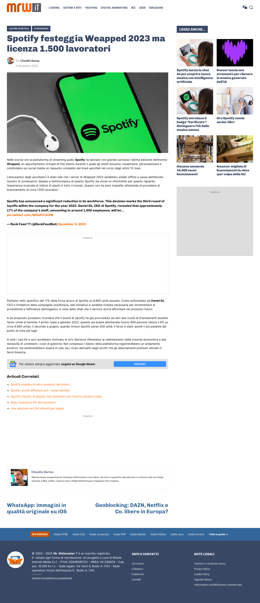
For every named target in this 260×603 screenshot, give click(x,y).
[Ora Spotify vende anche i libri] (235, 101)
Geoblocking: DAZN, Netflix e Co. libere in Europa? (131, 508)
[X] (132, 60)
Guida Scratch (196, 534)
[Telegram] (156, 60)
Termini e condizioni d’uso (209, 563)
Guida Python (158, 534)
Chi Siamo (138, 563)
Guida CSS (79, 534)
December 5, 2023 (72, 224)
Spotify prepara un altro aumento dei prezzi (40, 384)
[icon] (245, 7)
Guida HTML (61, 534)
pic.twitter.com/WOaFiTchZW (30, 215)
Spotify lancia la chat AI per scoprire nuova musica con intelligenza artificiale (195, 76)
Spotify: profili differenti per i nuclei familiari (40, 390)
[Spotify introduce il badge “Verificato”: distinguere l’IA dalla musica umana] (195, 101)
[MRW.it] (24, 7)
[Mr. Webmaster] (15, 560)
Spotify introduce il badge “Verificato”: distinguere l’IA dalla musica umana (193, 124)
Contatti (136, 579)
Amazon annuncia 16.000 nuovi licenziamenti (190, 170)
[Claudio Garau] (11, 60)
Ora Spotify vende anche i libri (231, 120)
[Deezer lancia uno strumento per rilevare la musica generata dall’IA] (235, 52)
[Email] (164, 60)
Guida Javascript (99, 534)
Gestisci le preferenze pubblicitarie (52, 578)
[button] (251, 7)
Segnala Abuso (203, 579)
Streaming (41, 28)
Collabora (137, 569)
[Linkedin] (140, 60)
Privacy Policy (202, 569)
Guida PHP (119, 534)
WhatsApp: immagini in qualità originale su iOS (37, 508)
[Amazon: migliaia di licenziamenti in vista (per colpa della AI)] (235, 149)
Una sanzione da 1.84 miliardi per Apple (37, 408)
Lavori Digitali (19, 28)
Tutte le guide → (218, 534)
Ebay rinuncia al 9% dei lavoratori (33, 402)
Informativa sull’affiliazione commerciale (218, 584)
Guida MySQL (138, 534)
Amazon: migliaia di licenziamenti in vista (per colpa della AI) (233, 170)
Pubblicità (138, 574)
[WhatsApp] (148, 60)
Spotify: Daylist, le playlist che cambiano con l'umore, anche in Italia (56, 396)
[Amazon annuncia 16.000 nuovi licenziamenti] (195, 149)
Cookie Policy (201, 574)
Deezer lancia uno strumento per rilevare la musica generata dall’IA (235, 76)
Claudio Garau (29, 60)
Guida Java (177, 534)
